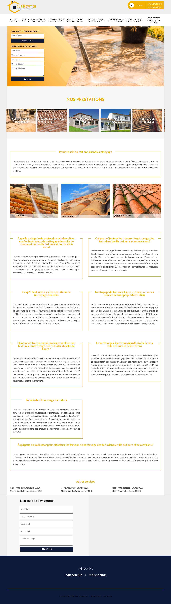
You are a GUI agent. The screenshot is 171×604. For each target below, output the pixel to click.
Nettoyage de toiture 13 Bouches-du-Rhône (134, 20)
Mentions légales (101, 596)
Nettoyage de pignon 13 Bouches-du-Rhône (75, 20)
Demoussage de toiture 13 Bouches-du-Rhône (154, 20)
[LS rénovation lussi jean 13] (21, 7)
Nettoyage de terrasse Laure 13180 (26, 491)
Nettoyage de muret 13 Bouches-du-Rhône (17, 20)
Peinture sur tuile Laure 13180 (74, 487)
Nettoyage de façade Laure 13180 (127, 487)
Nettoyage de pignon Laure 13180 (76, 491)
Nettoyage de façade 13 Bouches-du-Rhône (95, 20)
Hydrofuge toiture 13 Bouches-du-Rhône (114, 20)
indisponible (155, 3)
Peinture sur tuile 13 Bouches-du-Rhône (56, 20)
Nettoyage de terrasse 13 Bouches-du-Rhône (37, 20)
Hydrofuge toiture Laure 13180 (126, 491)
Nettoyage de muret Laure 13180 (25, 487)
